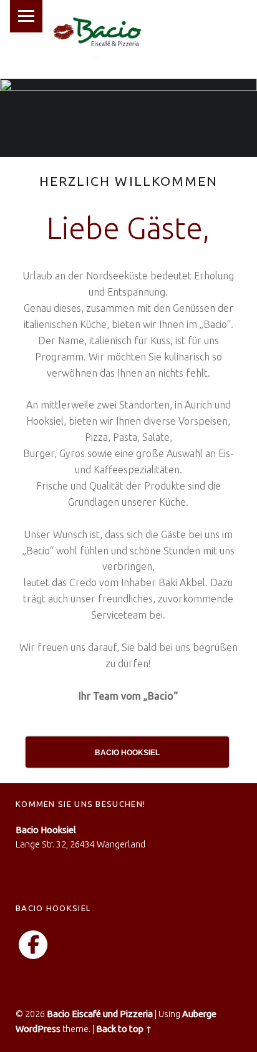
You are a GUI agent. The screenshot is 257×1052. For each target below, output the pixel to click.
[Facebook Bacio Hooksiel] (33, 944)
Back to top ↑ (124, 1029)
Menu (26, 16)
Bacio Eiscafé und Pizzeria (100, 1014)
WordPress (38, 1029)
